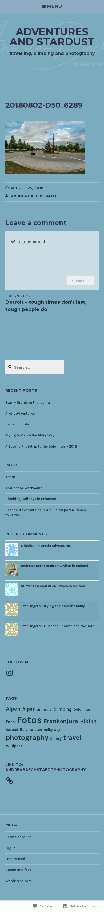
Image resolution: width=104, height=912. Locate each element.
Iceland (12, 730)
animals (44, 709)
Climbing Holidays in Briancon (30, 499)
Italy (23, 730)
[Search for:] (34, 368)
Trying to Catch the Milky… (65, 606)
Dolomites (82, 709)
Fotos (29, 719)
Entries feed (15, 859)
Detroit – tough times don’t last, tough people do (45, 303)
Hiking (88, 721)
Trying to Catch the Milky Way (29, 435)
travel (72, 737)
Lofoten (35, 730)
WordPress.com (18, 881)
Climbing (63, 709)
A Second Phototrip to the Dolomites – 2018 (41, 446)
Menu (54, 6)
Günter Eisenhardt (36, 586)
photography (27, 737)
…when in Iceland (19, 424)
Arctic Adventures (20, 413)
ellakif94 (28, 546)
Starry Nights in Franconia (27, 402)
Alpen (13, 709)
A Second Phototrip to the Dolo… (70, 626)
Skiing (56, 738)
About (10, 477)
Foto (10, 721)
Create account (18, 837)
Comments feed (18, 870)
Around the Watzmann (23, 488)
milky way (52, 730)
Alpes (28, 709)
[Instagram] (9, 672)
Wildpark (14, 746)
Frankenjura (61, 721)
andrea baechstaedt (34, 196)
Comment (80, 280)
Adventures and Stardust (52, 36)
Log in (10, 848)
